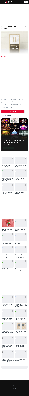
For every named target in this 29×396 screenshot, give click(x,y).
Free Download (12, 111)
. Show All (20, 104)
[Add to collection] (26, 111)
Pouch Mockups (14, 104)
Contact (14, 388)
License (14, 385)
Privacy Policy (14, 393)
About (14, 383)
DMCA (14, 391)
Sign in (26, 1)
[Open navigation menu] (2, 2)
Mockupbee (9, 115)
